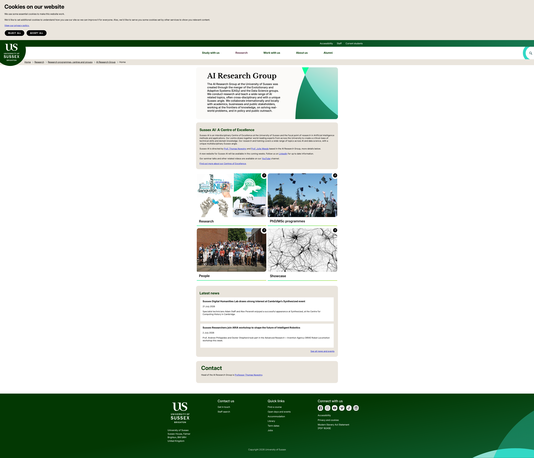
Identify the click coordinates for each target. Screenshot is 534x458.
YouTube (266, 158)
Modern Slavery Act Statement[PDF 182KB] (333, 426)
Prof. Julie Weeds (260, 148)
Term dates (273, 425)
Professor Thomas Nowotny (248, 375)
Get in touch (224, 407)
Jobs (270, 430)
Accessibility (326, 43)
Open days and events (279, 411)
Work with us (271, 52)
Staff (339, 43)
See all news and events (322, 351)
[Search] (528, 53)
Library (271, 421)
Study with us (211, 52)
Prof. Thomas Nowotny (235, 148)
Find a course (275, 407)
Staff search (224, 411)
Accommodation (276, 416)
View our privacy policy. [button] (16, 25)
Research (241, 52)
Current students (354, 43)
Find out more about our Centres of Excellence (223, 163)
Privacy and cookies (328, 420)
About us (302, 52)
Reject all (14, 33)
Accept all (36, 33)
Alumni (328, 52)
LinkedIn (283, 153)
